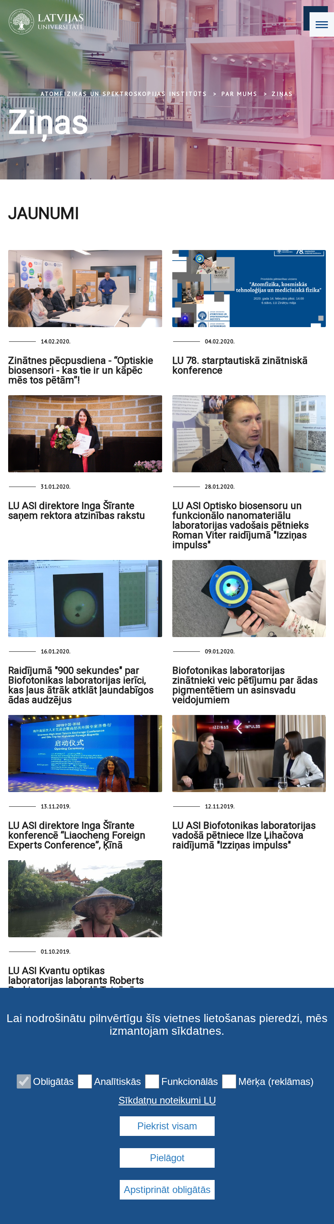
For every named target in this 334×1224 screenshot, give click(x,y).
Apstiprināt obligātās (167, 1189)
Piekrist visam (167, 1125)
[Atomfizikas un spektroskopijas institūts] (43, 21)
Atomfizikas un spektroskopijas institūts (124, 93)
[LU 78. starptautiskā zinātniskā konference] (249, 288)
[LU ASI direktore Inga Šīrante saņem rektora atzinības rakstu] (85, 433)
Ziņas (282, 93)
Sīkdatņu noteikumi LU (167, 1100)
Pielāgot (167, 1157)
